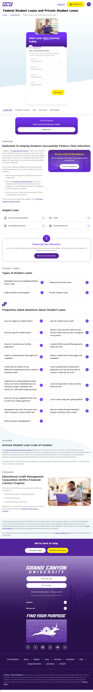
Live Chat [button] (48, 585)
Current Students (13, 659)
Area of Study (34, 74)
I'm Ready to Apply (35, 550)
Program (33, 82)
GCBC (81, 659)
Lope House (50, 664)
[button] (46, 61)
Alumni (26, 659)
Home (5, 15)
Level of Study (34, 59)
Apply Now (61, 4)
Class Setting (34, 67)
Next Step (58, 92)
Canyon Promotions (34, 664)
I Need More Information (57, 550)
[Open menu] (89, 4)
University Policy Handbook (22, 181)
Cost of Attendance (69, 166)
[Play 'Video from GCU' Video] (46, 631)
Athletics (37, 659)
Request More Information (46, 256)
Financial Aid (15, 15)
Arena (47, 659)
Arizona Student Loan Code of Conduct (18, 450)
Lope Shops (70, 659)
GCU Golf (62, 664)
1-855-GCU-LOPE (46, 579)
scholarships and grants (19, 151)
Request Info (77, 4)
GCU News (57, 659)
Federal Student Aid (61, 533)
